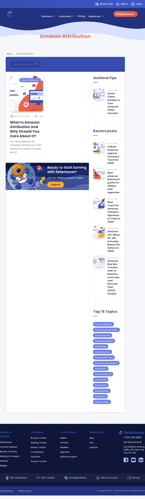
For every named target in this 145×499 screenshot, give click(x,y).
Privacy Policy (6, 490)
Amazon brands (101, 391)
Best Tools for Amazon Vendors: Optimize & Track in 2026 (113, 212)
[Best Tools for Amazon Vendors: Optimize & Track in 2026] (99, 202)
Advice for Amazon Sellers (106, 330)
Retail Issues (6, 442)
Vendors (64, 442)
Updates (94, 447)
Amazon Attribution (30, 80)
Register (55, 184)
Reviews (4, 461)
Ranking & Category (10, 456)
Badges (3, 465)
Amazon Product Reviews (106, 363)
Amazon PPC (100, 385)
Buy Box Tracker (38, 438)
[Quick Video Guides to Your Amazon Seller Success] (99, 94)
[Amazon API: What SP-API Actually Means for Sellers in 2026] (99, 232)
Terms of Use (24, 490)
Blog (9, 53)
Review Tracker (38, 447)
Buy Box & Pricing (8, 451)
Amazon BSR (100, 379)
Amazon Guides (102, 402)
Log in (139, 4)
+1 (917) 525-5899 (132, 437)
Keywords (35, 456)
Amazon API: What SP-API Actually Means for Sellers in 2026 (113, 241)
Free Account (125, 14)
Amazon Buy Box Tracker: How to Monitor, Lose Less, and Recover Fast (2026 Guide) (113, 277)
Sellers (63, 438)
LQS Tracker (48, 477)
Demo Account (109, 477)
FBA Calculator (18, 477)
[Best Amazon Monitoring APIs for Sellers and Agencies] (99, 173)
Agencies (64, 452)
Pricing (81, 16)
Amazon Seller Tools (104, 357)
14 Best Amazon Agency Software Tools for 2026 (113, 155)
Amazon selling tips (103, 324)
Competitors (37, 452)
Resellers (64, 447)
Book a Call (106, 4)
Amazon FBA (100, 346)
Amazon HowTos (102, 335)
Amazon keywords (103, 374)
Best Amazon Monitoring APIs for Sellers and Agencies (113, 182)
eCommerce (100, 396)
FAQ (92, 442)
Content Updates (8, 447)
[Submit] (36, 63)
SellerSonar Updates (104, 341)
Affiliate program (68, 456)
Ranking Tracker (39, 442)
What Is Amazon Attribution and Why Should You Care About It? (25, 129)
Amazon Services (102, 352)
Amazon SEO (100, 368)
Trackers (37, 432)
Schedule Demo (78, 477)
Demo (124, 4)
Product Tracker (39, 461)
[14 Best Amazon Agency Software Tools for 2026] (99, 147)
